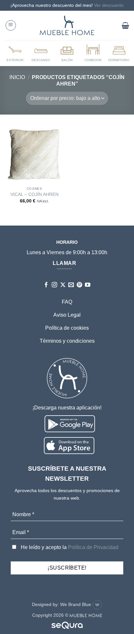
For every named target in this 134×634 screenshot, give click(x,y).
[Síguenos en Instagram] (54, 285)
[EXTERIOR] (15, 53)
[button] (11, 25)
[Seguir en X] (63, 285)
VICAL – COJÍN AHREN (34, 194)
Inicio (17, 77)
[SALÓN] (67, 53)
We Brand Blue (76, 604)
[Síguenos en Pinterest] (79, 285)
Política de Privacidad (93, 547)
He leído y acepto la (69, 547)
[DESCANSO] (41, 53)
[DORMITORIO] (119, 53)
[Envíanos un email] (71, 285)
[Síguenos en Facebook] (46, 285)
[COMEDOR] (93, 53)
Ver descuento (109, 5)
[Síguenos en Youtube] (87, 285)
